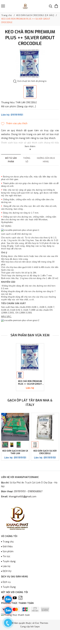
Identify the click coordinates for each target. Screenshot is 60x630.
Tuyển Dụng (9, 587)
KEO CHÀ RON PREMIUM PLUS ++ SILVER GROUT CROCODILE (30, 382)
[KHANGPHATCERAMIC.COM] (25, 6)
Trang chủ (8, 541)
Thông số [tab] (26, 160)
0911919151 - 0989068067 (28, 491)
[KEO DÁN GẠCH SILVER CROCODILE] (45, 427)
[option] (30, 63)
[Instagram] (20, 598)
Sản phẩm (8, 551)
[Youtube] (15, 598)
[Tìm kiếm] (50, 6)
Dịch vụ (7, 582)
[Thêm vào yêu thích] (14, 123)
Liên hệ (6, 566)
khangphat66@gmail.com (22, 496)
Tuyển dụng (9, 561)
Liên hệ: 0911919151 (12, 114)
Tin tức (6, 556)
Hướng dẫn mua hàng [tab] (46, 160)
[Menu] (3, 6)
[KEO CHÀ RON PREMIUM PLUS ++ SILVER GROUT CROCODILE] (30, 357)
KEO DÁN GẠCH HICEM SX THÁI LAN (15, 452)
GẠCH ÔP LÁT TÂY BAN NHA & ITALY (30, 402)
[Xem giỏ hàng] (56, 6)
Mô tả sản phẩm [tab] (11, 160)
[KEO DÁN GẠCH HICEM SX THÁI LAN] (15, 427)
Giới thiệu (8, 546)
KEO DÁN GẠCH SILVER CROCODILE (45, 452)
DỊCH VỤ (7, 571)
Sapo (37, 626)
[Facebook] (3, 598)
